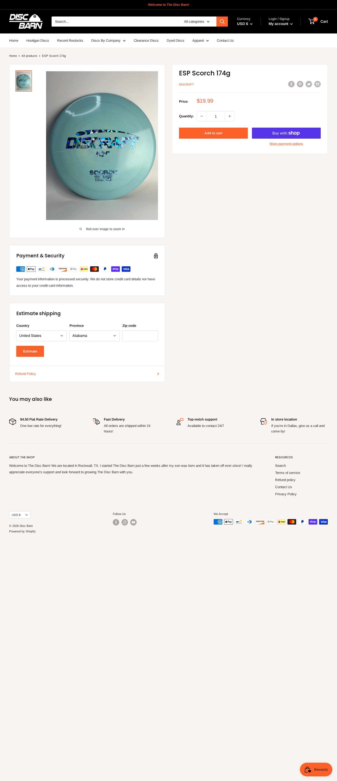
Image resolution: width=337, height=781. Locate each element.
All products (29, 56)
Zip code (129, 325)
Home (13, 40)
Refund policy (285, 480)
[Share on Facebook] (291, 84)
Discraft (186, 84)
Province (76, 325)
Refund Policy (25, 374)
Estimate (30, 351)
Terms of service (287, 473)
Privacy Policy (286, 494)
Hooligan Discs (37, 40)
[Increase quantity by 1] (230, 116)
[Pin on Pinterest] (300, 84)
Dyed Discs (175, 40)
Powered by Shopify (22, 531)
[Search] (222, 21)
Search (280, 466)
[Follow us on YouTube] (133, 522)
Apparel (198, 40)
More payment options (286, 144)
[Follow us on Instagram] (125, 522)
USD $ (16, 515)
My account (279, 24)
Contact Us (225, 40)
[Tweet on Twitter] (309, 84)
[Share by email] (317, 84)
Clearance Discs (146, 40)
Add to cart (213, 133)
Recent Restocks (70, 40)
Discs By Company (106, 40)
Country (22, 325)
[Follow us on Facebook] (116, 522)
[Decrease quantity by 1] (202, 116)
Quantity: (186, 116)
